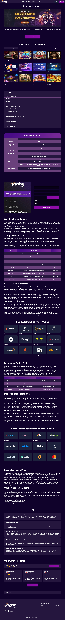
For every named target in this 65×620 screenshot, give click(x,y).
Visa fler (32, 584)
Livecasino (24, 48)
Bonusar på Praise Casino (11, 108)
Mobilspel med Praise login (11, 111)
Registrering (8, 101)
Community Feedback (10, 126)
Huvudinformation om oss (11, 98)
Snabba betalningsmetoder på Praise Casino (15, 116)
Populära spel (10, 48)
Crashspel (39, 48)
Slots (53, 48)
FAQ (7, 124)
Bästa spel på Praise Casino (11, 96)
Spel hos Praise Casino (10, 103)
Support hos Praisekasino (11, 121)
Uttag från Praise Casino (11, 113)
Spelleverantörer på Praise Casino (13, 106)
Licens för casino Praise (11, 118)
